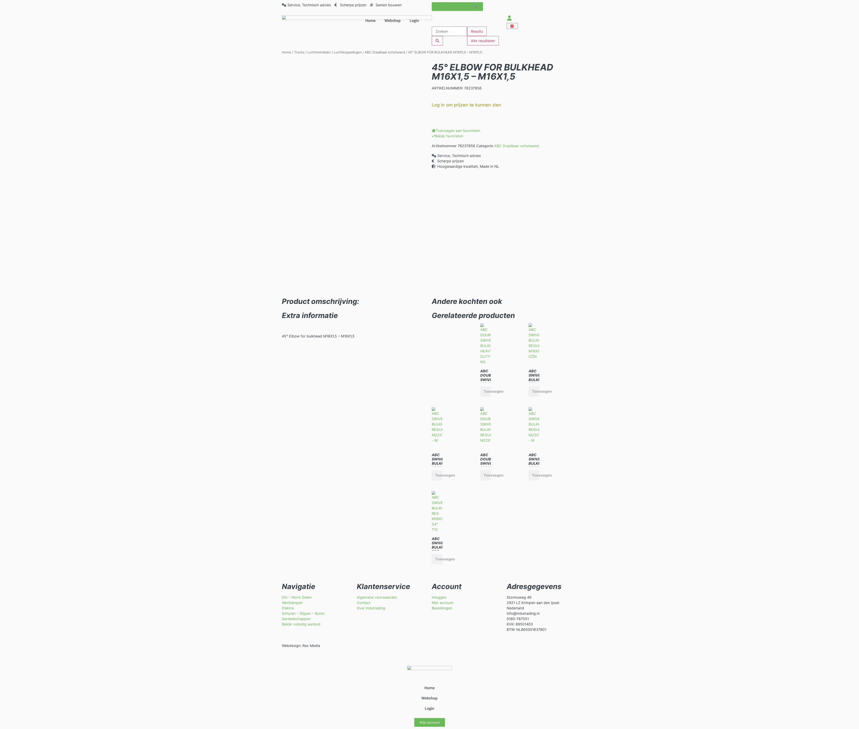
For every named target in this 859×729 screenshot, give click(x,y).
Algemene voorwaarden (377, 597)
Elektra (288, 608)
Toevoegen (487, 391)
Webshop (393, 20)
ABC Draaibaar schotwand (385, 52)
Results (477, 31)
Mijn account (442, 602)
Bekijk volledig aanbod (301, 624)
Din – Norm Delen (297, 597)
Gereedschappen (296, 619)
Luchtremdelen (319, 52)
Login (414, 20)
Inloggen (439, 597)
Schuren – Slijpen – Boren (303, 613)
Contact (363, 602)
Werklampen (292, 602)
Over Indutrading (371, 608)
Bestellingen (442, 608)
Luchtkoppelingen (348, 52)
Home (370, 20)
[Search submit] (437, 40)
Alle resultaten (483, 40)
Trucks (299, 52)
